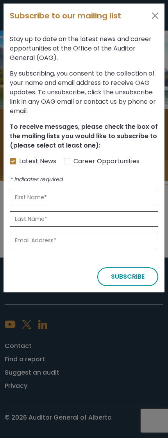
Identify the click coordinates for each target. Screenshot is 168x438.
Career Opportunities (106, 161)
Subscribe (128, 276)
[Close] (155, 15)
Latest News (37, 161)
